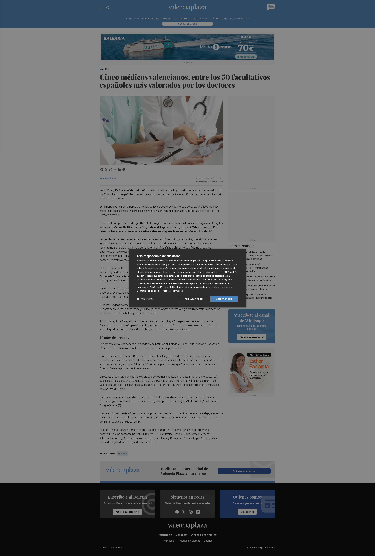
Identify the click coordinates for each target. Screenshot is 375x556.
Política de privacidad (173, 291)
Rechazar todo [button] (194, 299)
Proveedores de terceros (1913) (213, 272)
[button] (145, 299)
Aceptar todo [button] (224, 299)
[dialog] (187, 278)
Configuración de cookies (149, 291)
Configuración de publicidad (163, 287)
